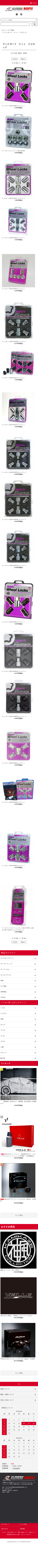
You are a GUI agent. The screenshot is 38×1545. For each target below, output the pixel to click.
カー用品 (11, 30)
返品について (32, 1532)
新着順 (25, 53)
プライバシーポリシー (26, 1534)
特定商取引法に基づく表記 (13, 1534)
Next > (23, 59)
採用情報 (22, 1528)
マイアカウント (5, 1524)
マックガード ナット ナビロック (15, 32)
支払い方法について (12, 1532)
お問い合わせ (4, 1528)
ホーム (4, 30)
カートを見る (23, 1524)
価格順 (20, 53)
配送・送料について (23, 1532)
